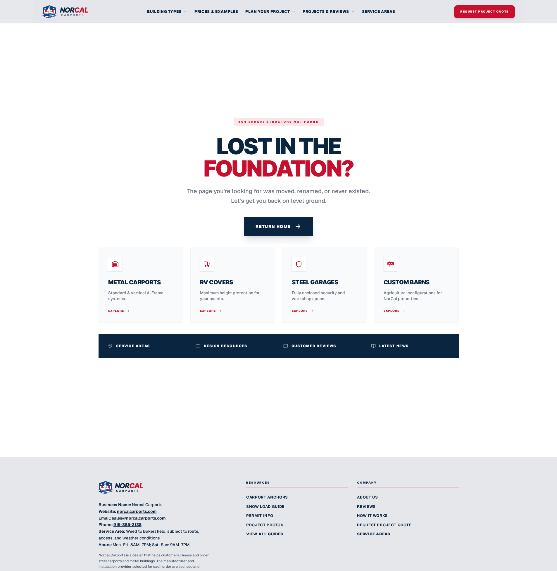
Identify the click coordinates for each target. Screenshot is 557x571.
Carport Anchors (267, 497)
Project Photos (264, 524)
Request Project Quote (484, 11)
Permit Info (259, 515)
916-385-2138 (127, 524)
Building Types (164, 11)
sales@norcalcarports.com (139, 518)
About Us (367, 497)
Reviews (366, 506)
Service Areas (378, 11)
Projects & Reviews (326, 11)
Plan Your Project (267, 11)
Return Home (273, 226)
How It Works (372, 515)
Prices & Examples (216, 11)
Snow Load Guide (265, 506)
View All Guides (264, 534)
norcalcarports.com (137, 511)
